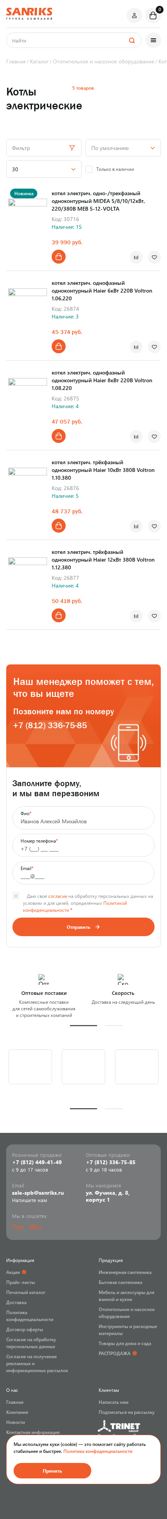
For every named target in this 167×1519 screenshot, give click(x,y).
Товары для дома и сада (125, 1343)
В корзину (59, 257)
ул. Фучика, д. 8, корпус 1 (108, 1196)
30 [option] (15, 169)
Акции (13, 1272)
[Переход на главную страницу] (29, 14)
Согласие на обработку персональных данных (31, 1342)
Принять (52, 1471)
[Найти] (131, 40)
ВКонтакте (36, 1226)
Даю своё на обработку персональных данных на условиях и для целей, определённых (88, 903)
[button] (83, 1025)
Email (27, 868)
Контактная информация (32, 1432)
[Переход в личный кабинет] (134, 15)
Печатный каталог (25, 1292)
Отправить (78, 927)
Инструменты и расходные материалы (128, 1329)
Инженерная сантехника (125, 1272)
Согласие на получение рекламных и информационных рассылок (37, 1363)
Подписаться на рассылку (127, 1412)
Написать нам (114, 1402)
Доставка (16, 1302)
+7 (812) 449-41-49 (37, 1162)
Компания (17, 1412)
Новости (15, 1422)
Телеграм (18, 1226)
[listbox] (123, 148)
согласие (57, 896)
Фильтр (21, 148)
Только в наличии (115, 169)
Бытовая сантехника (120, 1282)
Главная (14, 1402)
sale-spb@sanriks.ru (38, 1192)
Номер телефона (39, 841)
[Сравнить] (136, 257)
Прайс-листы (20, 1282)
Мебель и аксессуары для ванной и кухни (126, 1295)
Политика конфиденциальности (97, 1451)
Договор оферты (24, 1329)
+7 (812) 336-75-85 (50, 725)
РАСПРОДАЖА (114, 1353)
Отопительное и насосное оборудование (127, 1312)
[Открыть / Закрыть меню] (153, 40)
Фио (26, 813)
